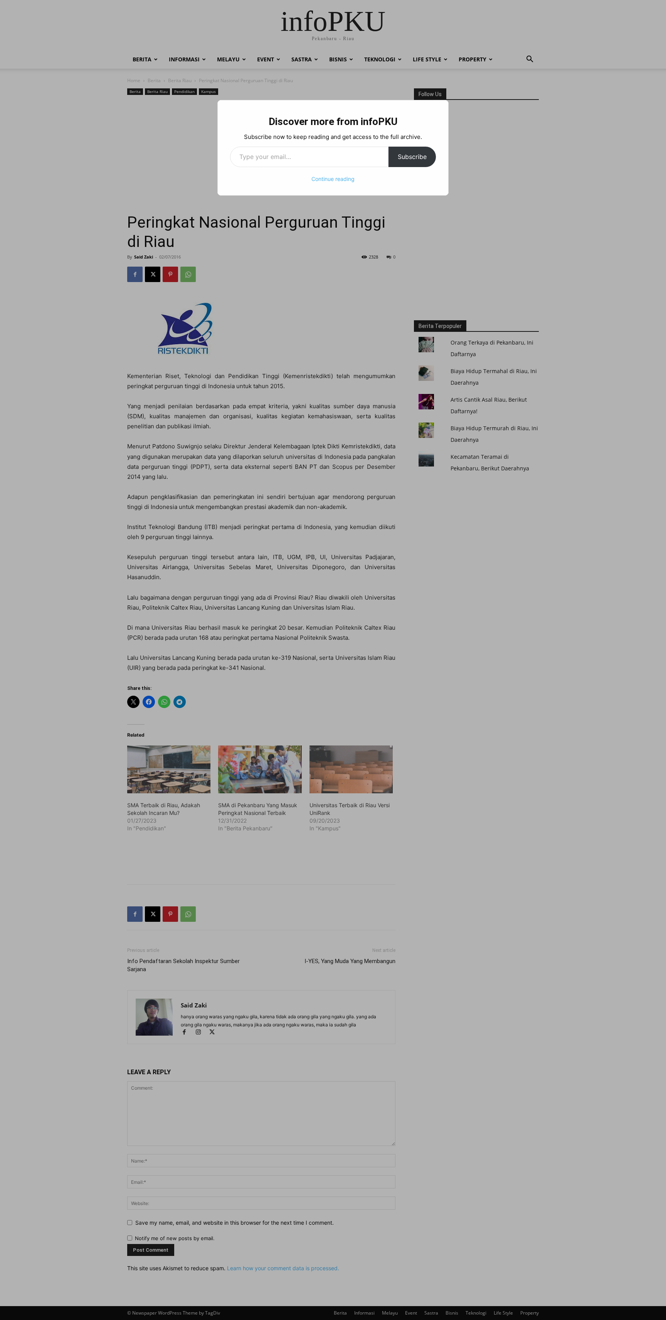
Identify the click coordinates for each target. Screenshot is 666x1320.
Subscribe (412, 157)
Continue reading (333, 179)
